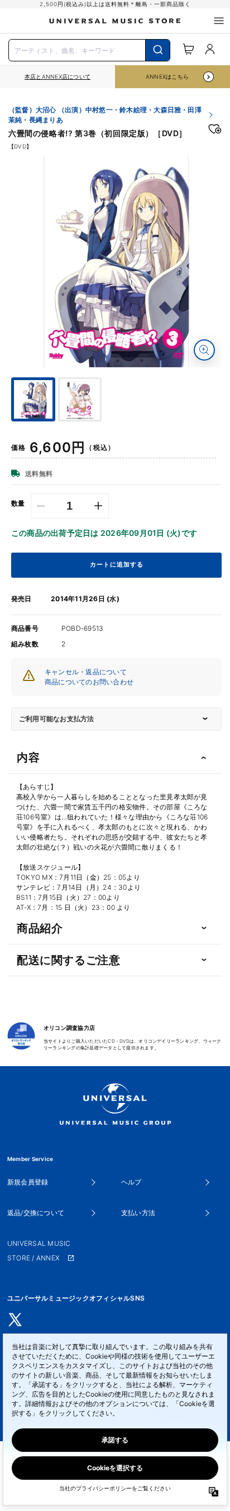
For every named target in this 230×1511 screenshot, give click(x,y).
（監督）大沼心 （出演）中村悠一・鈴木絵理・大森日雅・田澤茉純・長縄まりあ (105, 115)
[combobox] (89, 49)
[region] (57, 76)
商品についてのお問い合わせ (89, 682)
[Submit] (158, 50)
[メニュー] (218, 20)
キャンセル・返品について (86, 672)
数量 (18, 503)
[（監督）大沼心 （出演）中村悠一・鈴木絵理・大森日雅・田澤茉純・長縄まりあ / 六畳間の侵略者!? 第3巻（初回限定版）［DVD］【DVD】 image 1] (116, 262)
